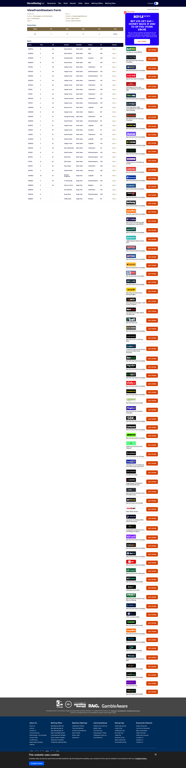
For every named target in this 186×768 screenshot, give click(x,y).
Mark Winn (67, 157)
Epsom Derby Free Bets (58, 737)
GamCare (114, 711)
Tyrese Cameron (69, 98)
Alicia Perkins (68, 49)
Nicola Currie (68, 107)
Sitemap (32, 744)
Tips (59, 3)
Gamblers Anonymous (133, 711)
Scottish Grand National (79, 730)
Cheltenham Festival (78, 726)
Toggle (156, 3)
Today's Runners (141, 733)
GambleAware (122, 711)
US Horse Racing (34, 733)
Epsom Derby (76, 733)
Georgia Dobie (68, 58)
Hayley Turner (68, 67)
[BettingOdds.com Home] (35, 3)
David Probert (68, 121)
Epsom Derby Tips (120, 740)
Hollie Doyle (67, 199)
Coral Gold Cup (97, 730)
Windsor (90, 199)
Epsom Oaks (76, 735)
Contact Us (33, 730)
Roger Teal (79, 175)
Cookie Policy (33, 740)
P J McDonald (68, 180)
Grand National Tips (120, 742)
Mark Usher (79, 49)
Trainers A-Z (139, 742)
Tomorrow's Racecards (143, 728)
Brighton (90, 112)
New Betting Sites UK (57, 730)
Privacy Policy (34, 737)
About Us (32, 726)
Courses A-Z (139, 737)
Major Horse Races (141, 730)
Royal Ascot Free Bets (57, 740)
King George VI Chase (99, 733)
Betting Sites (110, 3)
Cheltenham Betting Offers (59, 742)
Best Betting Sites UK (57, 728)
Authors (32, 728)
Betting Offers (97, 3)
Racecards (51, 3)
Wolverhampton (93, 71)
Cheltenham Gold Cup (99, 735)
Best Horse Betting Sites (58, 733)
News (87, 3)
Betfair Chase (97, 728)
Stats (66, 3)
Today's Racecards (141, 726)
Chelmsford (91, 67)
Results (73, 3)
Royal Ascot (75, 737)
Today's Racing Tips (120, 726)
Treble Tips (118, 735)
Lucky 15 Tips (118, 728)
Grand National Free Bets (58, 735)
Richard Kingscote (67, 175)
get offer (152, 50)
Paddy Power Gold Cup (100, 726)
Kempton (91, 130)
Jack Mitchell (68, 189)
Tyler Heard (67, 161)
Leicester (90, 58)
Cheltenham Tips (120, 730)
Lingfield (90, 107)
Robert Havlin (68, 139)
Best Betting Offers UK (57, 726)
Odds (80, 3)
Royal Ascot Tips (119, 737)
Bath (89, 49)
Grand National (97, 737)
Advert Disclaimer (153, 9)
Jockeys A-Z (139, 740)
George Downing (69, 116)
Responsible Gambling (36, 742)
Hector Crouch (68, 185)
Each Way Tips (119, 733)
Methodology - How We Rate (38, 735)
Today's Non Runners (142, 735)
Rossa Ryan (67, 194)
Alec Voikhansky (69, 148)
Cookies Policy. (141, 759)
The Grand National (77, 728)
